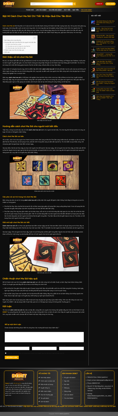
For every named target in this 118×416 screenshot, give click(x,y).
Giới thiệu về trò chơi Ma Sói (12, 40)
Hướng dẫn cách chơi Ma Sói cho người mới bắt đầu (20, 42)
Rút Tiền (67, 10)
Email (34, 345)
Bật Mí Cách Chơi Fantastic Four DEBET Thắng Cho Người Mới (105, 83)
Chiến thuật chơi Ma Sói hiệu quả (14, 50)
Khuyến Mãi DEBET (55, 10)
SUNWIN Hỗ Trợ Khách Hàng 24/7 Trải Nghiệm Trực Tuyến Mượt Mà (105, 42)
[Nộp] (74, 3)
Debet (7, 383)
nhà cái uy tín (17, 383)
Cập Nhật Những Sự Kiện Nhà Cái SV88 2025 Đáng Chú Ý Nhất (105, 22)
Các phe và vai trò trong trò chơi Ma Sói (19, 46)
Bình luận (8, 330)
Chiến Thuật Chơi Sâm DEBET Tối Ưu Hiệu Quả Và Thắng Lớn (105, 49)
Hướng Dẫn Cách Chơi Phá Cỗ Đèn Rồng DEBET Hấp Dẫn (105, 69)
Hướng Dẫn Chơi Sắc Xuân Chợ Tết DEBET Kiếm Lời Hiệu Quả (105, 90)
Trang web (62, 345)
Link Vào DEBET (41, 10)
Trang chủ (30, 10)
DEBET (5, 312)
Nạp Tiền (76, 10)
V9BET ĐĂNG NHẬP (85, 406)
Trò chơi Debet (86, 10)
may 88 (56, 406)
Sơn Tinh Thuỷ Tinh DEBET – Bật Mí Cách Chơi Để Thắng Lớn (105, 75)
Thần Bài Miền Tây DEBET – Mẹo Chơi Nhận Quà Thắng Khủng (104, 63)
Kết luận (7, 52)
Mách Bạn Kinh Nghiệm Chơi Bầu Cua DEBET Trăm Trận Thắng (105, 97)
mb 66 (51, 406)
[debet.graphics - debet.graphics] (15, 4)
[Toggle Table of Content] (34, 37)
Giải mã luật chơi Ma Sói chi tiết (17, 48)
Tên (6, 345)
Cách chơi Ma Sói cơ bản (14, 44)
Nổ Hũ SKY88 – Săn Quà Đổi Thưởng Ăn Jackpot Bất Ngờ (105, 36)
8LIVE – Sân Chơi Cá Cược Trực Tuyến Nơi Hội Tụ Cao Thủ (104, 30)
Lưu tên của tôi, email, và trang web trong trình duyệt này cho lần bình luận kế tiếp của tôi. (35, 353)
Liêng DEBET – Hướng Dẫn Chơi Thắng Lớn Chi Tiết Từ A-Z (105, 55)
